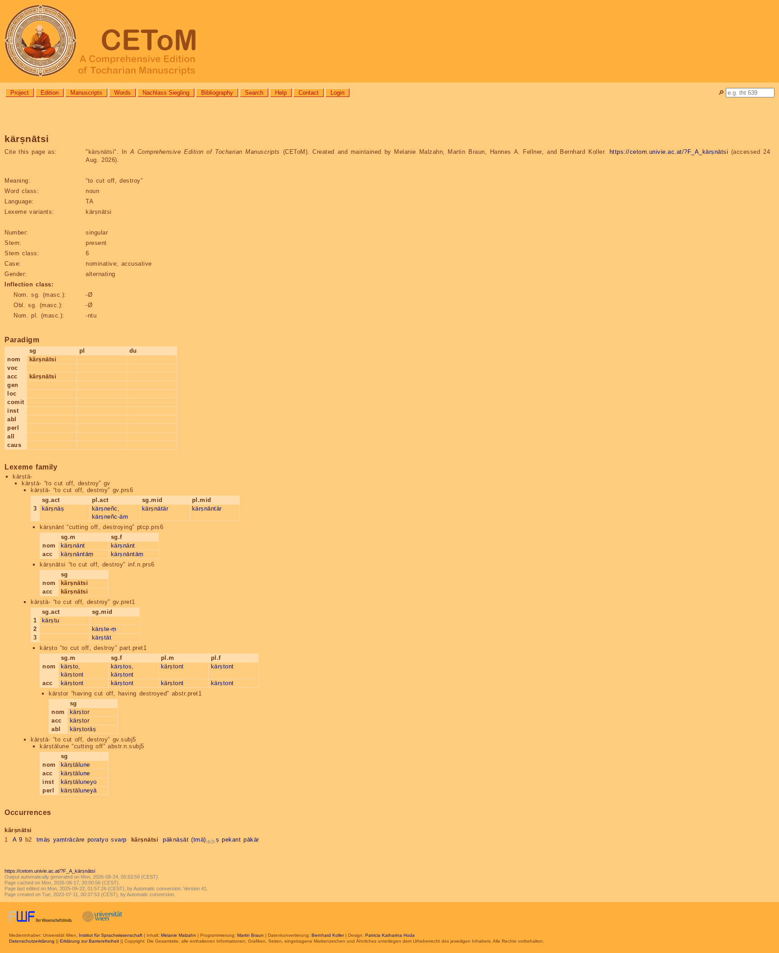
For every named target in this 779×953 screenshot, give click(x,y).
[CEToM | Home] (389, 41)
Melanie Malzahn (178, 935)
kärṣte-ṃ (104, 629)
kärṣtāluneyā (79, 790)
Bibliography (217, 92)
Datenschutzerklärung (32, 941)
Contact (308, 92)
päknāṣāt (175, 839)
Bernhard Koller (328, 935)
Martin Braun (250, 935)
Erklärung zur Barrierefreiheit (89, 941)
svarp (119, 839)
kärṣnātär (155, 508)
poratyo (98, 839)
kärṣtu (51, 620)
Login (337, 92)
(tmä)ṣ (205, 839)
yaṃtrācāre (69, 839)
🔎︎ (721, 92)
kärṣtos (121, 666)
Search (254, 92)
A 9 (18, 839)
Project (19, 92)
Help (281, 92)
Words (122, 92)
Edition (50, 92)
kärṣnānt (73, 545)
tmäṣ (43, 839)
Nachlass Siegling (165, 92)
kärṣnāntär (207, 508)
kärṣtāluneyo (79, 781)
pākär (251, 839)
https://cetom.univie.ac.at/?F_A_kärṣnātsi (669, 151)
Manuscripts (86, 92)
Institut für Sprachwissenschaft (110, 935)
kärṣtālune (75, 764)
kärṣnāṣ (53, 508)
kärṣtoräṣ (83, 729)
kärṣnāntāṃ (77, 554)
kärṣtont (72, 674)
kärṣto (69, 666)
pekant (231, 839)
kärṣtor (80, 712)
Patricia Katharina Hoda (390, 935)
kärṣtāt (102, 637)
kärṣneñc (105, 508)
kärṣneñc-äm (110, 516)
